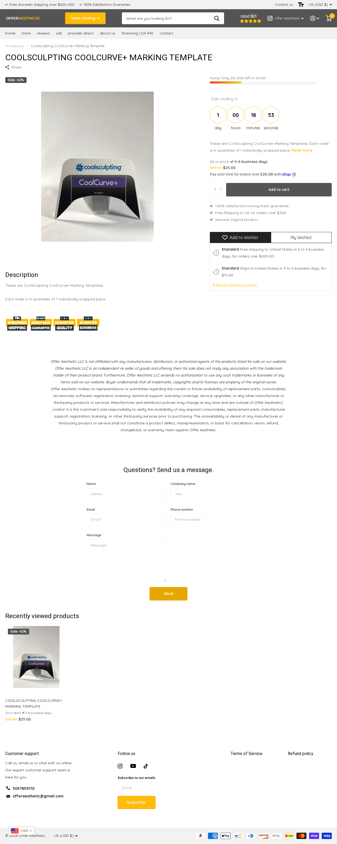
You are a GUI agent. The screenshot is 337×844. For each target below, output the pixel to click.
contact (166, 33)
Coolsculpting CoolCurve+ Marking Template (33, 703)
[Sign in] (314, 18)
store (26, 33)
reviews (43, 33)
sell (59, 33)
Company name (183, 484)
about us (107, 33)
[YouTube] (133, 766)
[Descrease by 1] (222, 194)
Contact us (284, 4)
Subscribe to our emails (136, 778)
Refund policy (300, 753)
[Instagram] (120, 766)
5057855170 (23, 788)
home (10, 33)
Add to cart (279, 189)
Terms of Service (246, 753)
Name (92, 484)
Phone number (182, 510)
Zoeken (217, 18)
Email (92, 510)
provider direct (80, 33)
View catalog (83, 18)
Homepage (14, 46)
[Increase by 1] (222, 185)
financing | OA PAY (137, 33)
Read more (301, 150)
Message (95, 535)
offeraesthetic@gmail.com (38, 796)
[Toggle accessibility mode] (301, 4)
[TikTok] (146, 766)
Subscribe (136, 802)
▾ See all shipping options (235, 284)
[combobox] (21, 831)
